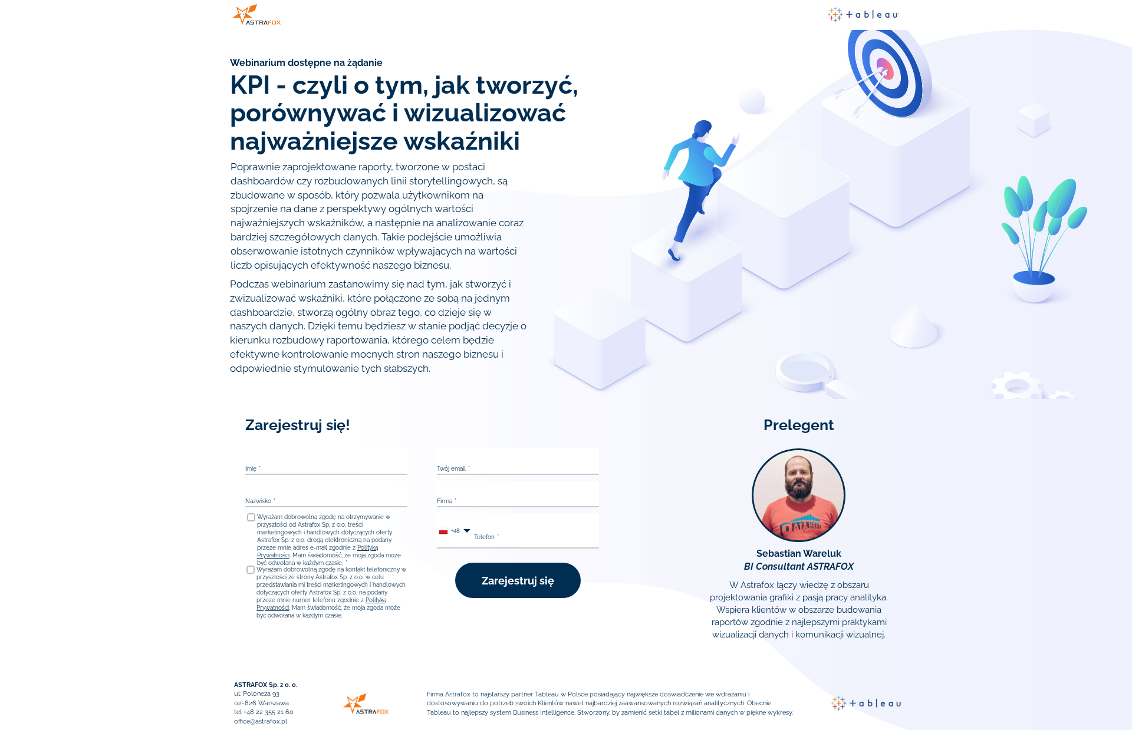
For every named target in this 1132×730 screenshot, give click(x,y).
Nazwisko (258, 501)
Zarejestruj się (518, 580)
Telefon (484, 537)
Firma (444, 501)
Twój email (451, 468)
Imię (250, 468)
